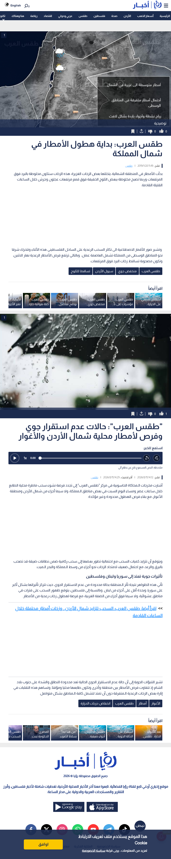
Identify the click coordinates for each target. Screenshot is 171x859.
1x (25, 458)
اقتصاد (48, 16)
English (15, 5)
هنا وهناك (18, 16)
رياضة (33, 16)
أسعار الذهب (145, 16)
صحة (114, 16)
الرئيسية (165, 16)
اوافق (43, 844)
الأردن (127, 16)
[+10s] (157, 458)
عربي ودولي (65, 16)
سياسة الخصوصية (93, 850)
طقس (83, 16)
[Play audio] (14, 458)
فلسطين (99, 16)
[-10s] (147, 458)
